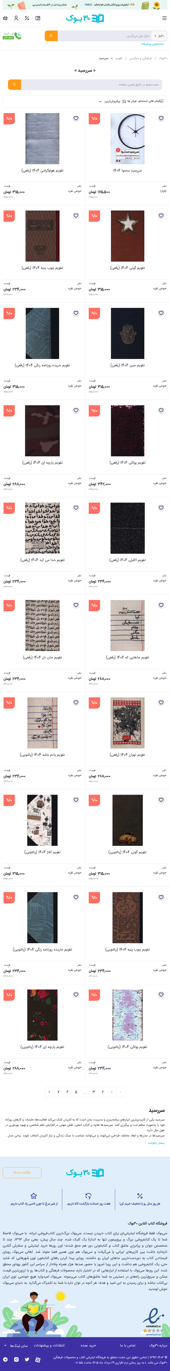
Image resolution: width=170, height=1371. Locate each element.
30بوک (163, 58)
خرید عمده (88, 1346)
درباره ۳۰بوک (158, 1346)
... (85, 1092)
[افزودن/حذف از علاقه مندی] (161, 118)
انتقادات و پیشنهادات (49, 1346)
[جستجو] (51, 36)
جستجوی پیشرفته (152, 44)
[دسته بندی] (164, 18)
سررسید (103, 58)
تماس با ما (127, 1346)
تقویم (119, 58)
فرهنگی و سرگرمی (140, 58)
